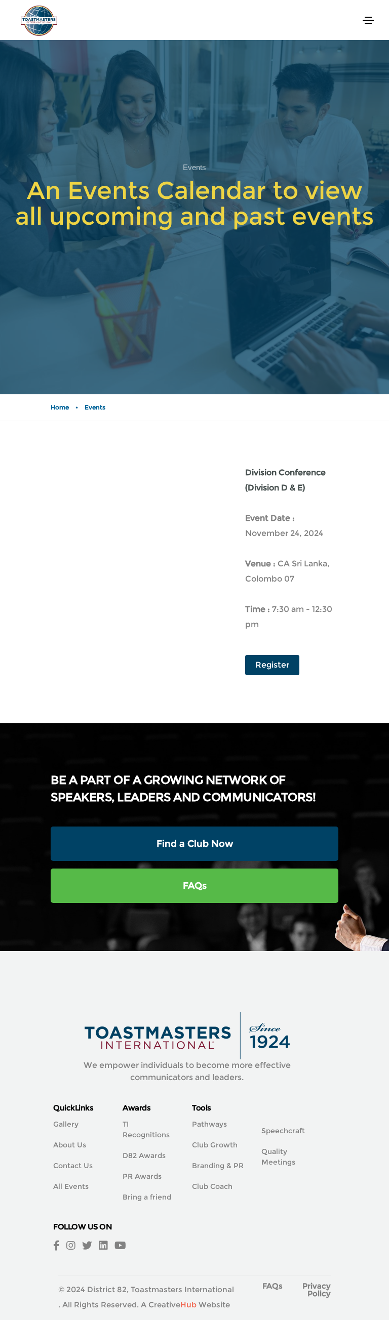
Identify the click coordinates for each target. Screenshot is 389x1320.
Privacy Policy (316, 1289)
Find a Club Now (195, 843)
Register (272, 665)
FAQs (195, 885)
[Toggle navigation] (368, 20)
